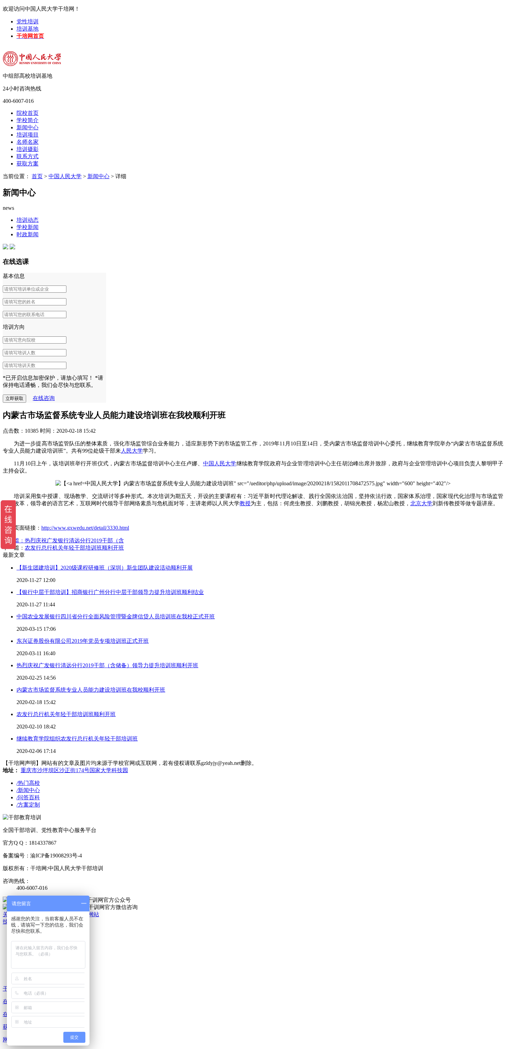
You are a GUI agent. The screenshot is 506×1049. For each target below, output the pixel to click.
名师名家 (28, 142)
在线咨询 (44, 398)
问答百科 (28, 797)
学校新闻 (28, 227)
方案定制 (28, 805)
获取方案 (28, 163)
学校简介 (28, 120)
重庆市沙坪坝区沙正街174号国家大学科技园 (74, 770)
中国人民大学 (65, 176)
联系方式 (28, 156)
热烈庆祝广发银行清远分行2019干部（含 (74, 540)
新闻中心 (28, 127)
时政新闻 (28, 234)
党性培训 (28, 21)
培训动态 (28, 220)
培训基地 (28, 29)
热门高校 (28, 783)
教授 (245, 503)
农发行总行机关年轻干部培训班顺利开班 (74, 548)
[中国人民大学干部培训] (47, 54)
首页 (37, 176)
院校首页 (28, 113)
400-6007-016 (18, 101)
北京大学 (421, 503)
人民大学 (132, 451)
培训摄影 (28, 149)
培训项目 (28, 135)
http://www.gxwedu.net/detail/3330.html (85, 528)
